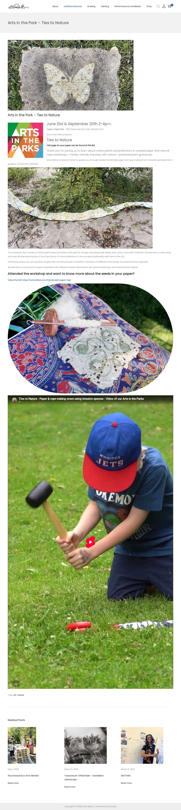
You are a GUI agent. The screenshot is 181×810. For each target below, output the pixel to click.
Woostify (112, 806)
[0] (169, 6)
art (15, 695)
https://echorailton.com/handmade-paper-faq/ (46, 280)
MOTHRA (126, 775)
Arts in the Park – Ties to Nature (34, 115)
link (19, 280)
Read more (13, 783)
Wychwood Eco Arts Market (23, 775)
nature (20, 695)
